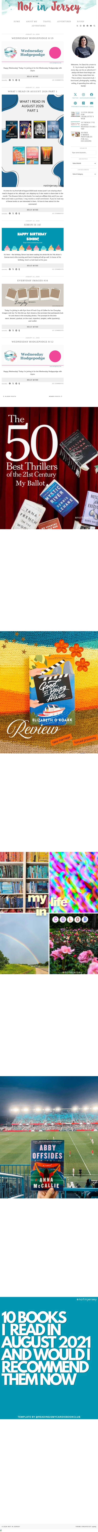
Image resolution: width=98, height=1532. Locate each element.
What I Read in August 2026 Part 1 (32, 91)
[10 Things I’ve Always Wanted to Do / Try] (75, 124)
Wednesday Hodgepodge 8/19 (33, 38)
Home (17, 22)
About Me (31, 22)
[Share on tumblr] (19, 80)
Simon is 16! (32, 224)
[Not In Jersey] (49, 10)
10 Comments (58, 213)
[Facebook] (87, 26)
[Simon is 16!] (33, 250)
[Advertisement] (83, 191)
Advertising (39, 26)
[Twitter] (77, 26)
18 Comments (58, 80)
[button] (49, 470)
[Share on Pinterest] (16, 80)
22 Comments (58, 383)
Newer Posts (55, 396)
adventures (64, 22)
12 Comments (58, 269)
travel (47, 22)
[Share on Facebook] (10, 80)
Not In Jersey (14, 1526)
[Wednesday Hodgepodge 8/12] (33, 367)
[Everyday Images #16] (33, 306)
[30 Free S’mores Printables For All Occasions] (75, 134)
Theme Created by (86, 1526)
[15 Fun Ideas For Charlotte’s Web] (75, 114)
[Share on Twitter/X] (13, 80)
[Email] (91, 26)
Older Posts (10, 396)
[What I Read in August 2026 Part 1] (33, 186)
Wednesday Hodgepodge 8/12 (33, 341)
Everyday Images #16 (32, 280)
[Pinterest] (84, 26)
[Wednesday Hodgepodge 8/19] (33, 64)
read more (32, 76)
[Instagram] (81, 26)
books (80, 22)
